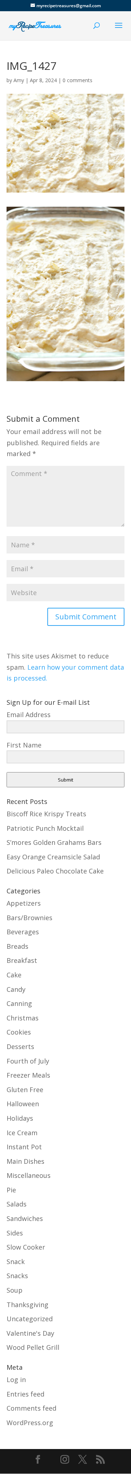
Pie (11, 1189)
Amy (18, 80)
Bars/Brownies (29, 917)
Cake (14, 974)
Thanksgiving (27, 1304)
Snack (16, 1261)
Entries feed (25, 1394)
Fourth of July (28, 1061)
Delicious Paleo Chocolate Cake (55, 871)
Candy (16, 989)
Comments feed (31, 1408)
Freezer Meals (28, 1075)
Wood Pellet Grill (33, 1347)
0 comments (77, 80)
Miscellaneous (29, 1175)
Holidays (20, 1118)
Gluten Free (25, 1089)
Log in (16, 1379)
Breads (17, 946)
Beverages (23, 931)
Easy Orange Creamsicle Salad (53, 856)
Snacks (17, 1275)
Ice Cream (22, 1132)
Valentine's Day (30, 1333)
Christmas (23, 1018)
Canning (19, 1003)
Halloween (23, 1103)
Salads (17, 1204)
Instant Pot (24, 1146)
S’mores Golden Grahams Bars (54, 842)
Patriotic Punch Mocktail (45, 828)
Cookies (19, 1032)
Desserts (20, 1046)
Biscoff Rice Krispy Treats (46, 813)
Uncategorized (30, 1318)
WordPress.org (30, 1422)
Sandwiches (25, 1218)
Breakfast (22, 960)
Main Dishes (25, 1161)
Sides (15, 1233)
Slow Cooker (26, 1247)
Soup (15, 1290)
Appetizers (24, 903)
